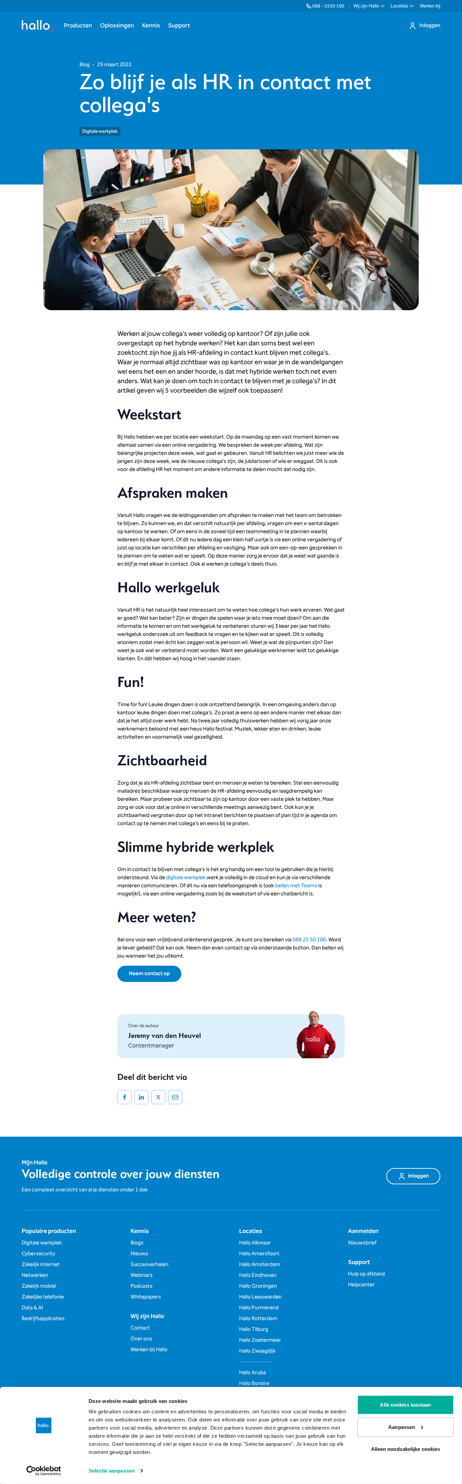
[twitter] (158, 1097)
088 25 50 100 (309, 940)
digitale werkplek (186, 877)
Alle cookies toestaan (405, 1405)
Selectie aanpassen (112, 1471)
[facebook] (124, 1097)
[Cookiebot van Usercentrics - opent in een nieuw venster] (43, 1471)
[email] (175, 1097)
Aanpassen (401, 1427)
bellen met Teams (296, 886)
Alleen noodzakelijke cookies (405, 1449)
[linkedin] (141, 1097)
